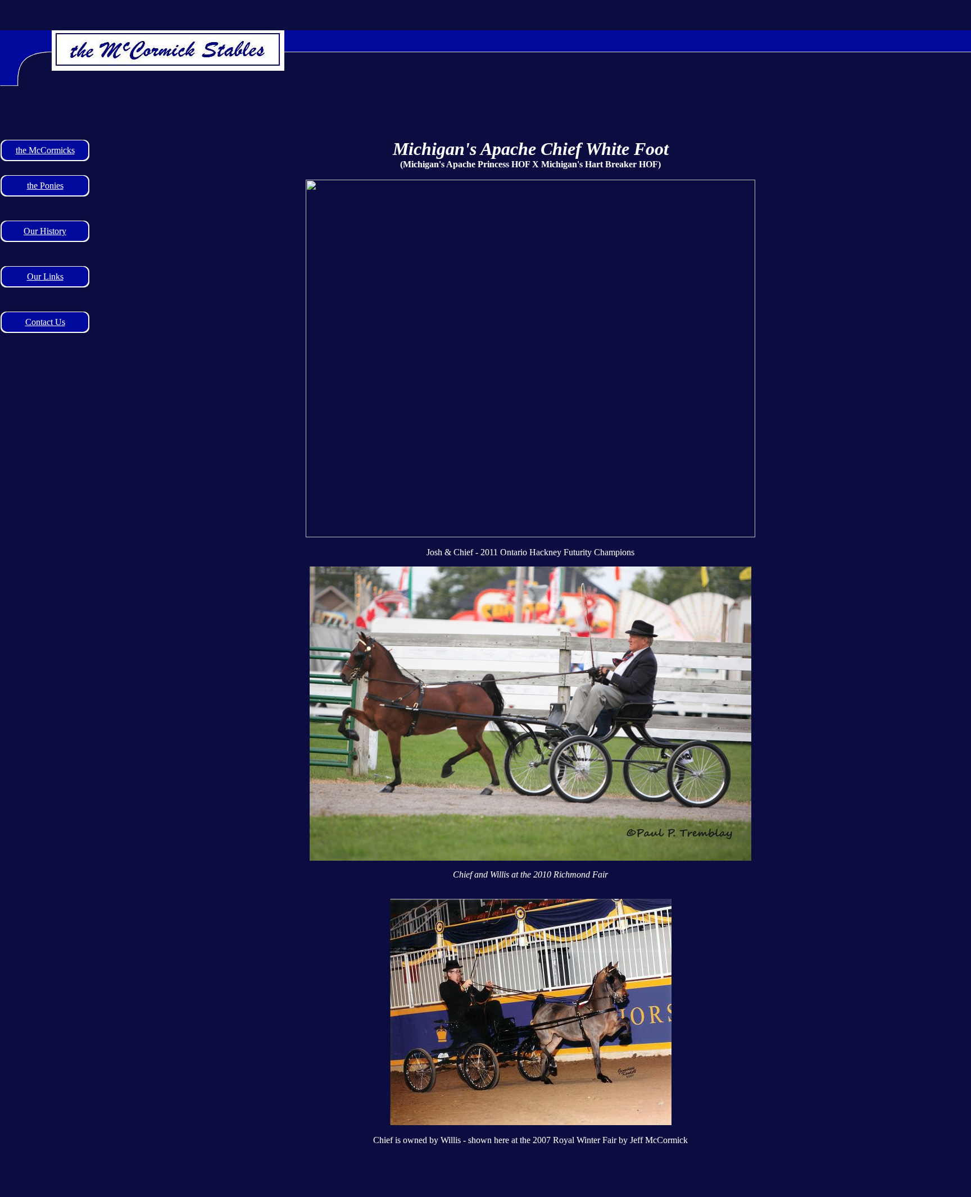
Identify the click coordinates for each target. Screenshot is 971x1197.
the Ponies (45, 185)
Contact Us (45, 322)
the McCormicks (45, 150)
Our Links (45, 276)
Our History (45, 231)
